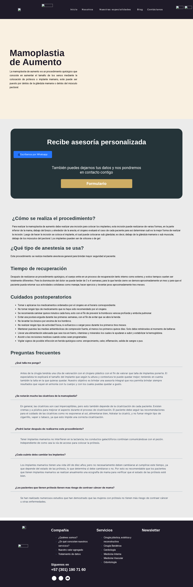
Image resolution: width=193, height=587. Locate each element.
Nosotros (87, 9)
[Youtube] (67, 578)
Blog (140, 9)
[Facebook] (54, 578)
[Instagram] (61, 578)
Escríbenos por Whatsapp (33, 154)
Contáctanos (155, 9)
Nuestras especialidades (115, 9)
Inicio (74, 9)
